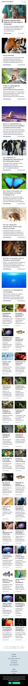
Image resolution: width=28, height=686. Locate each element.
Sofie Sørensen (7, 33)
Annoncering (14, 671)
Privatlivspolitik (16, 682)
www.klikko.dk (15, 664)
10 (22, 647)
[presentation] (4, 13)
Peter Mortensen (7, 64)
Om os (14, 673)
